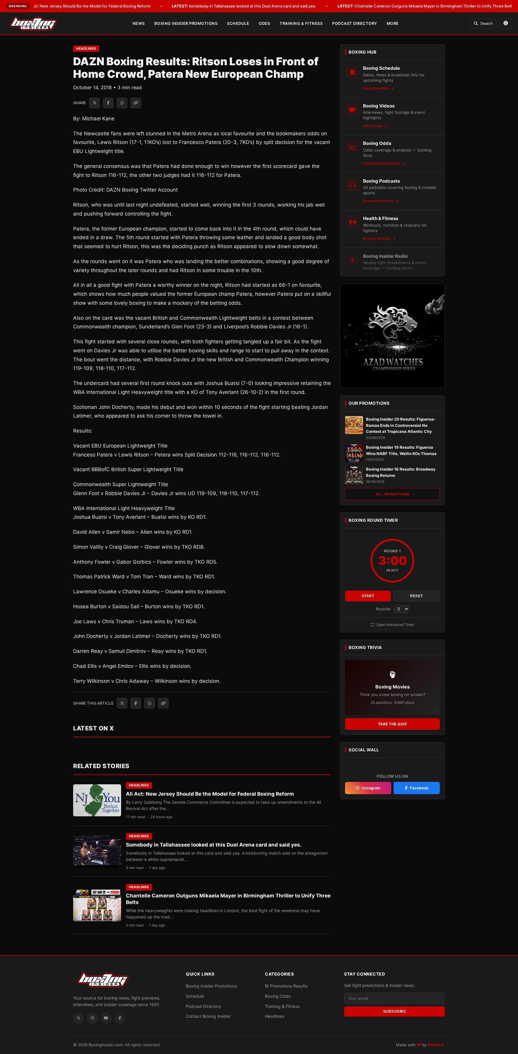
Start (368, 596)
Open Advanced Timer (395, 624)
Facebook (419, 787)
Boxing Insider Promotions (186, 23)
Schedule (238, 23)
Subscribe (394, 1011)
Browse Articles (377, 238)
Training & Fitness (301, 23)
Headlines (86, 48)
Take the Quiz (392, 724)
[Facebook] (120, 1018)
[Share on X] (94, 103)
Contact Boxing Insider (208, 1016)
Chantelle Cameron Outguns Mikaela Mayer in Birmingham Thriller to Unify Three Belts (426, 6)
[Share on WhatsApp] (122, 103)
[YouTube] (106, 1018)
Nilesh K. (436, 1044)
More (393, 23)
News (138, 23)
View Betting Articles (382, 163)
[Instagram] (92, 1018)
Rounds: (384, 608)
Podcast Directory (354, 23)
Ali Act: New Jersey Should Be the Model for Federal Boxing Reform (79, 6)
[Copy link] (135, 103)
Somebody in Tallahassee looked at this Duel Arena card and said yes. (244, 6)
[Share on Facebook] (108, 103)
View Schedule (376, 88)
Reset (416, 596)
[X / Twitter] (78, 1018)
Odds (264, 23)
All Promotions (392, 494)
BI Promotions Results (286, 985)
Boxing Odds (277, 996)
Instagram (371, 787)
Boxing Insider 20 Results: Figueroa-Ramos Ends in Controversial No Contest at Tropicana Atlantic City (401, 425)
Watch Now (373, 126)
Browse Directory (378, 200)
